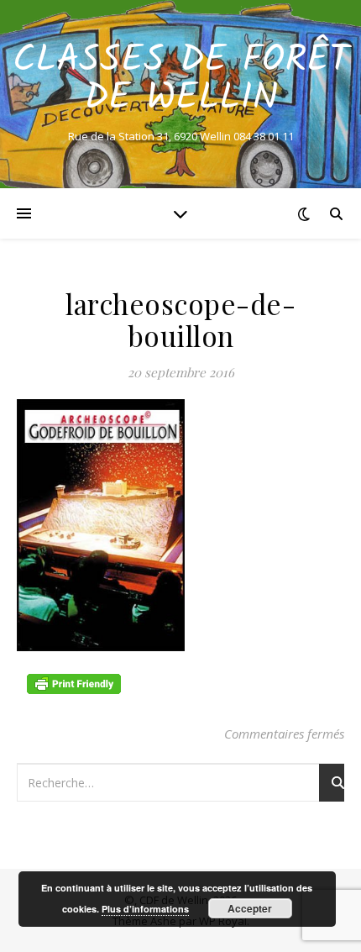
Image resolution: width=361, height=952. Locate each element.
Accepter (250, 908)
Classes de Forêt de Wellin (181, 80)
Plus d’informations (145, 908)
